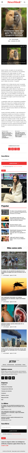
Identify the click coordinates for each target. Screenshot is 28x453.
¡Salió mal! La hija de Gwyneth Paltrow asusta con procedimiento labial (17, 238)
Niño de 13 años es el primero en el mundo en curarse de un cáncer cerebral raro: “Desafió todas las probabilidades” (7, 135)
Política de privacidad (16, 434)
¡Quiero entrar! (13, 163)
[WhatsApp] (18, 149)
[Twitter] (12, 149)
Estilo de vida (14, 28)
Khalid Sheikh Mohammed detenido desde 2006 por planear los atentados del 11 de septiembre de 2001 (18, 232)
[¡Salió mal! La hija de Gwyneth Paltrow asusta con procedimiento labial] (5, 238)
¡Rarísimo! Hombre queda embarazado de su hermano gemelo (18, 225)
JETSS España (15, 39)
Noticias (3, 409)
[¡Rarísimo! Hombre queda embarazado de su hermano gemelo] (5, 225)
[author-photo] (2, 275)
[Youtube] (13, 377)
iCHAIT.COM (4, 445)
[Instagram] (6, 377)
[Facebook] (9, 149)
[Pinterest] (15, 149)
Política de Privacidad (17, 166)
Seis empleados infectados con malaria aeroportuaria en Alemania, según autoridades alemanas (18, 219)
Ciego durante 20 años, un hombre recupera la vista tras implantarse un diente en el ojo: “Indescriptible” (20, 134)
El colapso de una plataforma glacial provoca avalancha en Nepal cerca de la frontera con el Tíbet (18, 212)
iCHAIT (3, 170)
